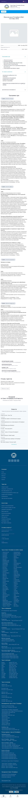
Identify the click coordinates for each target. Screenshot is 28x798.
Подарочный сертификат (7, 494)
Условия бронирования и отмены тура (10, 492)
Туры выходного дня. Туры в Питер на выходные (12, 711)
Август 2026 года (13, 672)
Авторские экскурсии (6, 777)
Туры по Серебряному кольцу (8, 735)
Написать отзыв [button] (5, 388)
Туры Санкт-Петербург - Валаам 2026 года (11, 745)
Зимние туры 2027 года (7, 685)
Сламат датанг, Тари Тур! (6, 415)
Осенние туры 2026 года (7, 701)
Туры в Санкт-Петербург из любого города (12, 549)
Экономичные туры (6, 724)
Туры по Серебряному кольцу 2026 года (10, 736)
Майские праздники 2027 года (8, 640)
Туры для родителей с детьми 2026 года (10, 729)
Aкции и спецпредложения (7, 505)
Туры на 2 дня (5, 716)
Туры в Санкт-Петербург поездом (9, 763)
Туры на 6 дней (5, 722)
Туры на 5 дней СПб (6, 720)
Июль (3, 670)
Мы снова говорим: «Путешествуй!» (8, 442)
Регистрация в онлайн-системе (8, 507)
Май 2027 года (12, 668)
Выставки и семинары (6, 522)
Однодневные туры (6, 713)
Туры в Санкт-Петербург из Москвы (9, 764)
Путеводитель (5, 496)
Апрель (3, 666)
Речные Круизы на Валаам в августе (9, 758)
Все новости (14, 444)
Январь (3, 662)
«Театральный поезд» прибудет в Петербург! (10, 438)
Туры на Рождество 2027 (16, 620)
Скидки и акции (5, 486)
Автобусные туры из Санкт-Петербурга (10, 760)
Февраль (3, 663)
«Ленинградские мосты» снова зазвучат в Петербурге (12, 422)
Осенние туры (5, 699)
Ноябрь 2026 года (13, 676)
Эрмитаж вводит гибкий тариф (7, 435)
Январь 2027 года (13, 662)
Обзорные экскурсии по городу (8, 775)
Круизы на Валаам (6, 751)
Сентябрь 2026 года (13, 673)
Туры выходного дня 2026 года (8, 712)
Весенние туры (5, 688)
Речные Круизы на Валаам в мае (9, 754)
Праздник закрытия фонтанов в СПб (9, 655)
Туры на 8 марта (5, 632)
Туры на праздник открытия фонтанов (10, 657)
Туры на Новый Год (6, 616)
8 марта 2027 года (14, 632)
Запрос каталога (5, 515)
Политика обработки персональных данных (14, 790)
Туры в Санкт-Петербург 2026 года (9, 707)
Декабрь (3, 677)
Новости (3, 475)
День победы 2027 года (14, 644)
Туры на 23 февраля (6, 628)
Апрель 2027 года (13, 666)
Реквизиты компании (6, 519)
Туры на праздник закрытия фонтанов (10, 656)
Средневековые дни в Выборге (7, 425)
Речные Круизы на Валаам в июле (9, 757)
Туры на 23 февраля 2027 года (18, 628)
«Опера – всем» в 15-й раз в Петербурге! (9, 432)
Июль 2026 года (12, 670)
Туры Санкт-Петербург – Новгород (9, 740)
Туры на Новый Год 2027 (16, 616)
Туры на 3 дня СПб (6, 717)
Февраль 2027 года (13, 663)
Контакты (4, 473)
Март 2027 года (12, 665)
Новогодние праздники (7, 614)
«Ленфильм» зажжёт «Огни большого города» (11, 418)
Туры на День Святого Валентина (9, 624)
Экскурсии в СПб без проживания (9, 774)
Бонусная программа (6, 513)
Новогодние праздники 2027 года (9, 615)
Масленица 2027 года (16, 635)
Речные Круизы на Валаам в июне (9, 755)
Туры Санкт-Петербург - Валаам (8, 743)
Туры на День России (6, 648)
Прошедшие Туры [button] (6, 780)
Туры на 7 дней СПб (6, 723)
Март (3, 665)
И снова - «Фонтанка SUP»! (6, 428)
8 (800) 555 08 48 (5, 535)
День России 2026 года (17, 648)
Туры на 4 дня (5, 719)
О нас (3, 471)
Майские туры (5, 692)
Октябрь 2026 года (13, 674)
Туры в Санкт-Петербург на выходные (10, 709)
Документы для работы (7, 509)
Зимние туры (4, 684)
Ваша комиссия (5, 511)
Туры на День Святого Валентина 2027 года (11, 625)
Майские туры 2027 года (7, 693)
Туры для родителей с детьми (8, 728)
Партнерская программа (7, 498)
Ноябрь (3, 676)
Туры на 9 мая (5, 644)
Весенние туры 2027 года (7, 689)
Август (3, 672)
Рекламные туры (5, 520)
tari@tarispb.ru (5, 542)
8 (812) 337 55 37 (5, 531)
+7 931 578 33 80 (5, 538)
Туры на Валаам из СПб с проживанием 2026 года (12, 748)
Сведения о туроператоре (7, 488)
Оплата (3, 479)
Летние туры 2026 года (7, 697)
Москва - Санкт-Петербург (7, 766)
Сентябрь (4, 673)
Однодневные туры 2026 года (8, 715)
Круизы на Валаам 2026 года (8, 753)
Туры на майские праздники (8, 639)
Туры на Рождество (6, 620)
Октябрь (3, 674)
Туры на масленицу (6, 635)
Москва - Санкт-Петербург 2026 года (10, 767)
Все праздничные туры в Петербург (9, 610)
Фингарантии (4, 517)
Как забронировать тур (7, 490)
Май (2, 668)
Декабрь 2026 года (13, 677)
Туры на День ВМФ (6, 651)
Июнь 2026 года (12, 669)
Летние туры (4, 695)
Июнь (3, 669)
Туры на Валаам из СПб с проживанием (10, 746)
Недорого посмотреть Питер (8, 705)
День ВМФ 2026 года (15, 651)
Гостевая (4, 477)
